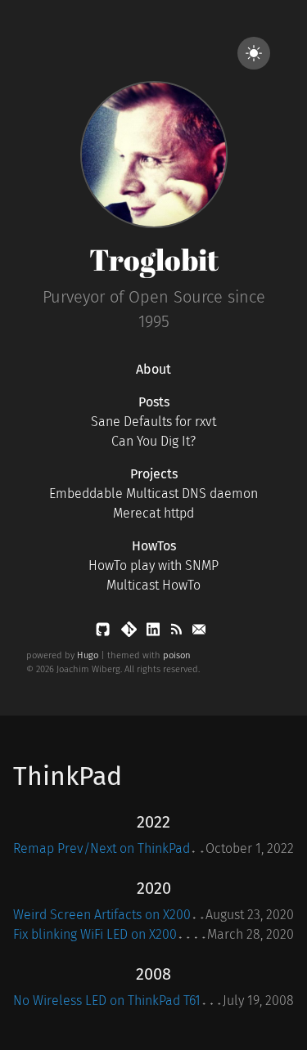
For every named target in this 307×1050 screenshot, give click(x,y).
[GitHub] (104, 632)
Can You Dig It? (153, 441)
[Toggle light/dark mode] (253, 53)
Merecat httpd (153, 513)
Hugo (87, 655)
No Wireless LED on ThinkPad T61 (107, 1000)
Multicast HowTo (153, 585)
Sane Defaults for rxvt (153, 421)
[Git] (130, 632)
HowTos (154, 546)
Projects (154, 474)
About (153, 369)
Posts (153, 402)
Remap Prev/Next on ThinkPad (101, 848)
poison (177, 655)
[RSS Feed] (177, 632)
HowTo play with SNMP (153, 565)
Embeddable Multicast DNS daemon (153, 493)
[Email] (198, 632)
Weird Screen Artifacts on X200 (102, 914)
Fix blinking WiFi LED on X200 (95, 934)
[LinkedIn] (155, 632)
